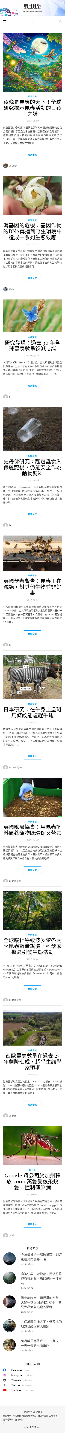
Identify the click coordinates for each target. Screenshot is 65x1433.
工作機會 (53, 1415)
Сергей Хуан (15, 767)
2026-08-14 (27, 1287)
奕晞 (11, 1235)
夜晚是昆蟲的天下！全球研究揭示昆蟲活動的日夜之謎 (32, 107)
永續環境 (32, 337)
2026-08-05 (27, 1264)
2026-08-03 (27, 1311)
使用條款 (19, 1419)
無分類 (32, 1170)
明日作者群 (43, 1415)
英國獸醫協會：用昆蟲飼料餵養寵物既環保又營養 (32, 829)
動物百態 (32, 96)
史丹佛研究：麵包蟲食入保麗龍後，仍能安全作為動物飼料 (32, 467)
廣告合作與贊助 (29, 1415)
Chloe (12, 289)
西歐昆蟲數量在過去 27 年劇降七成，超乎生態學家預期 (32, 1061)
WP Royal (36, 1427)
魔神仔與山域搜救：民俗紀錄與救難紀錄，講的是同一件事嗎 (41, 1278)
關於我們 (7, 1415)
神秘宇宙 (32, 220)
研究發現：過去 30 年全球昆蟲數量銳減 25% (33, 345)
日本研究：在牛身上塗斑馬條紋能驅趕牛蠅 (32, 712)
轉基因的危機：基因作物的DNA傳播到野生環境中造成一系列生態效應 (32, 231)
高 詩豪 (13, 165)
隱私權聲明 (8, 1419)
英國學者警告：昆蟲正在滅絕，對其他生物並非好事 (32, 586)
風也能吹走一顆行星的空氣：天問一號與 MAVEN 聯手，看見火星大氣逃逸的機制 (41, 1302)
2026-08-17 (26, 1350)
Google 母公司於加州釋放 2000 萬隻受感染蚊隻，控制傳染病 (32, 1181)
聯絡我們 (17, 1415)
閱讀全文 (32, 154)
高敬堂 (12, 1115)
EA (10, 396)
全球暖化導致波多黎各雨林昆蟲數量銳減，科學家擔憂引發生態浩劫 (32, 945)
